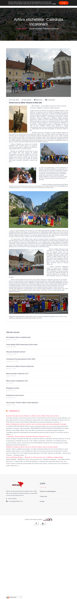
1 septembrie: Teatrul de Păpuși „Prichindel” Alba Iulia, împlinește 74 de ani (28, 436)
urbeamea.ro (14, 411)
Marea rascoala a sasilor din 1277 (17, 373)
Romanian (12, 597)
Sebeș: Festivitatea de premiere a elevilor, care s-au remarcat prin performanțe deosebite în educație (36, 424)
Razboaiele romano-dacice (15, 395)
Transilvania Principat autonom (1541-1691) (20, 359)
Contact (42, 501)
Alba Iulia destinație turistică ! (16, 352)
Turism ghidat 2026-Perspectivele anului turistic (22, 344)
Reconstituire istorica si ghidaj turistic (18, 337)
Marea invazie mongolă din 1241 (17, 381)
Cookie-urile (43, 496)
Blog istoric (39, 100)
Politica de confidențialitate (48, 491)
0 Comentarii (51, 100)
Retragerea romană (12, 388)
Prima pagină (21, 29)
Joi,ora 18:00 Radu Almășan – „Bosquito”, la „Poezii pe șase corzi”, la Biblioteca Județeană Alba (34, 457)
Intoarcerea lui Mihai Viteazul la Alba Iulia (25, 103)
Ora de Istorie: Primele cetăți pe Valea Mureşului (22, 402)
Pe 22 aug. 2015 (14, 100)
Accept (64, 3)
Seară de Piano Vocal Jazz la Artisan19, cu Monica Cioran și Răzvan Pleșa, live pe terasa (32, 416)
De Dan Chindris (26, 100)
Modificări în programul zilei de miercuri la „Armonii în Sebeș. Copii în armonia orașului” (32, 447)
